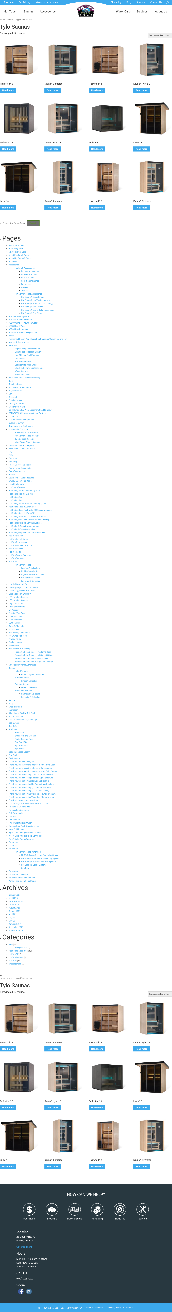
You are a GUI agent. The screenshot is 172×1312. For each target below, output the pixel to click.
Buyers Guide (74, 1218)
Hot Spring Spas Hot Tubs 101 (22, 513)
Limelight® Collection (30, 581)
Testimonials (14, 758)
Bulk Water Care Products (20, 387)
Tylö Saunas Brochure (24, 439)
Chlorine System (16, 400)
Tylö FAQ (12, 816)
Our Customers (15, 620)
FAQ (10, 452)
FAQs (11, 455)
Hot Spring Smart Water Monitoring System (28, 503)
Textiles (24, 290)
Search (33, 223)
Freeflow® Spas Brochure (26, 432)
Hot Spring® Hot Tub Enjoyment (35, 300)
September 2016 (16, 927)
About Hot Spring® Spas (19, 258)
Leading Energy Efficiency (20, 594)
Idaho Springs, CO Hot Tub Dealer (23, 587)
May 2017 (13, 921)
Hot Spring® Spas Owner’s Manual (24, 526)
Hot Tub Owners (16, 549)
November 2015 (16, 930)
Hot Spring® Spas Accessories (28, 294)
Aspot (11, 336)
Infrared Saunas (22, 677)
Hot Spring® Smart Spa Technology (37, 303)
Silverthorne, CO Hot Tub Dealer (22, 713)
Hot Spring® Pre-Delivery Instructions (25, 523)
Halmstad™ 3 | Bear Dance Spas (86, 12)
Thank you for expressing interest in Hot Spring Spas (32, 765)
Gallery (12, 474)
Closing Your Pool (16, 403)
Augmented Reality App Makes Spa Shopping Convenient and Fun (38, 339)
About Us (161, 11)
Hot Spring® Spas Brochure (27, 436)
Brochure (8, 2)
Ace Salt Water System (19, 316)
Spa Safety (13, 726)
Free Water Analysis (17, 471)
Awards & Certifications (19, 342)
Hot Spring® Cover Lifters (32, 297)
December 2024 (16, 901)
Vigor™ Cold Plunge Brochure (27, 442)
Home (2, 20)
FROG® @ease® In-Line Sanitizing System (40, 855)
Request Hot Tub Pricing (19, 648)
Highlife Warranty (16, 484)
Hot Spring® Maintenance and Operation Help (29, 519)
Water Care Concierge (18, 874)
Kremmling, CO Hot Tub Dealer (22, 590)
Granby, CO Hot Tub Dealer (20, 481)
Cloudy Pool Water (17, 407)
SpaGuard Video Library (19, 752)
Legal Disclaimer (16, 603)
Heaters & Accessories (25, 268)
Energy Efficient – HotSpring (21, 445)
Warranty (13, 845)
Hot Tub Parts (15, 552)
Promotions (14, 645)
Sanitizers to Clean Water (26, 365)
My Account (14, 610)
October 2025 (15, 895)
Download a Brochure (18, 429)
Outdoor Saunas (22, 684)
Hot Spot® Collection (30, 578)
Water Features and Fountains (22, 878)
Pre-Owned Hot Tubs (18, 636)
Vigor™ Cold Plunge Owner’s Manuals (25, 832)
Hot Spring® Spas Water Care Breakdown (27, 532)
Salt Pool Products (23, 361)
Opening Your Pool (17, 613)
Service (12, 700)
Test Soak (13, 755)
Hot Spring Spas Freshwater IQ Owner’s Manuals (30, 510)
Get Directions (24, 1246)
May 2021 (13, 917)
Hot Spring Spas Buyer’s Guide (22, 507)
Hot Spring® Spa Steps (31, 313)
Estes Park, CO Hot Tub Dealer (22, 448)
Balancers (19, 732)
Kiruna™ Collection (29, 681)
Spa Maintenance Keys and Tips (23, 719)
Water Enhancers (22, 374)
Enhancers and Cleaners (25, 736)
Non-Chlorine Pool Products (27, 355)
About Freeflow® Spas (19, 255)
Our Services (14, 623)
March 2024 (14, 904)
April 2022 (13, 914)
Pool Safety (14, 629)
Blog (128, 2)
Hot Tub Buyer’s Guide (18, 539)
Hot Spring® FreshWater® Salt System (38, 861)
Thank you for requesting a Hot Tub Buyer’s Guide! (31, 774)
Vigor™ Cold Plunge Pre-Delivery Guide (25, 836)
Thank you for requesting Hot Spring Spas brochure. (32, 784)
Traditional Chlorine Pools (20, 807)
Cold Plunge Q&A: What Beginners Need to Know (30, 410)
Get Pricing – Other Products (21, 478)
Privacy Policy (15, 639)
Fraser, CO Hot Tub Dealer (20, 465)
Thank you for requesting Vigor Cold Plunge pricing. (31, 797)
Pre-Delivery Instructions (19, 632)
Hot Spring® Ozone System (33, 865)
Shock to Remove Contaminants (29, 368)
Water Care (123, 11)
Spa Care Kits (21, 742)
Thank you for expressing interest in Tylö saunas (30, 768)
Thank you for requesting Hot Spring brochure (29, 781)
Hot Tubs (10, 11)
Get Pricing (24, 2)
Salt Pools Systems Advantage (22, 665)
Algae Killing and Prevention (27, 349)
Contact (129, 1307)
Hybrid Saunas (21, 671)
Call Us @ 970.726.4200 (46, 2)
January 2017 (15, 924)
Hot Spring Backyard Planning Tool (24, 490)
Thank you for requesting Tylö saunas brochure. (30, 787)
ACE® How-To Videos (18, 329)
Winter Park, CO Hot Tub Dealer (22, 881)
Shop (11, 703)
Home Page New (16, 248)
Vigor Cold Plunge (16, 829)
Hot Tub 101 (14, 954)
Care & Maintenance (30, 281)
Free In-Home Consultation (20, 468)
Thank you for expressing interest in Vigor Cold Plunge (33, 771)
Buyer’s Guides (15, 390)
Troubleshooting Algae (19, 810)
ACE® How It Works (17, 326)
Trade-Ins (120, 1218)
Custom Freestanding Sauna (21, 419)
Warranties (13, 842)
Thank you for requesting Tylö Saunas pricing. (29, 790)
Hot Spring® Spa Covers (32, 307)
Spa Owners (14, 723)
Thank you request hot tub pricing (23, 800)
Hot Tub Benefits (16, 536)
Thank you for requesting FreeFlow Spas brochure (31, 778)
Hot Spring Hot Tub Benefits (21, 494)
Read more (8, 90)
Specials (140, 2)
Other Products (15, 616)
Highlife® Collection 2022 (32, 574)
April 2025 (13, 898)
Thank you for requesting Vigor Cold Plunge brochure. (32, 794)
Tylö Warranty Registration (20, 823)
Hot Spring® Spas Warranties (22, 529)
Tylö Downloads (16, 813)
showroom (13, 710)
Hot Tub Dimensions (18, 542)
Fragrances (26, 284)
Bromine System (16, 384)
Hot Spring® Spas (23, 565)
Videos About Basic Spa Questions (24, 826)
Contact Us (156, 2)
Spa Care (25, 868)
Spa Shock (19, 748)
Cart (10, 394)
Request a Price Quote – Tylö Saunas (31, 658)
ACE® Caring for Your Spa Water (23, 323)
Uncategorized (15, 964)
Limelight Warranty (17, 607)
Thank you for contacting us (21, 761)
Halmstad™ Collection (30, 694)
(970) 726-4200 (24, 1278)
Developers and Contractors (21, 426)
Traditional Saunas (23, 690)
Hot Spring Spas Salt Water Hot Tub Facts (27, 516)
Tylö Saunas (14, 820)
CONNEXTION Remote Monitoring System (27, 413)
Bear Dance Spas (16, 245)
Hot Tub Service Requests (20, 555)
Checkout (13, 397)
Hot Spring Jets (15, 497)
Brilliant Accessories (30, 271)
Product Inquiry (15, 642)
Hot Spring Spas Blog (18, 951)
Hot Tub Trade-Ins (16, 558)
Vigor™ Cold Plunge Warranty (21, 839)
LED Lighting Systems (18, 597)
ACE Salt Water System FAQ (21, 320)
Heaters (24, 287)
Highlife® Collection (30, 571)
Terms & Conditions (94, 1307)
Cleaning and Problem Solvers (28, 352)
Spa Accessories (16, 716)
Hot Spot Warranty (17, 487)
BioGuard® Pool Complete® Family (24, 377)
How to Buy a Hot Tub (18, 584)
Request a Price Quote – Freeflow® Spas (33, 652)
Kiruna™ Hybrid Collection (32, 674)
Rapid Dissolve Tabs (24, 739)
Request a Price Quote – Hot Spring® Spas (34, 655)
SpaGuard (13, 729)
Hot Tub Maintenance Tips (20, 545)
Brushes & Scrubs (29, 274)
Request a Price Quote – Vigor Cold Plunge (34, 661)
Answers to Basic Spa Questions (23, 332)
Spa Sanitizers (21, 745)
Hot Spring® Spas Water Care (28, 852)
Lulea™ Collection (29, 687)
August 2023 (14, 908)
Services (142, 11)
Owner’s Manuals (16, 626)
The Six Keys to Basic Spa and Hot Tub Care (28, 803)
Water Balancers (22, 371)
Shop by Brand (15, 707)
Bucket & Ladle (27, 278)
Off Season (20, 358)
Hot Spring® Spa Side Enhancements (37, 310)
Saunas (28, 11)
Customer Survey (16, 423)
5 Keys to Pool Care (17, 252)
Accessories (48, 11)
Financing (116, 2)
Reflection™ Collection (31, 697)
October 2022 (15, 911)
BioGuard (13, 345)
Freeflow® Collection (30, 568)
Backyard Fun (21, 947)
